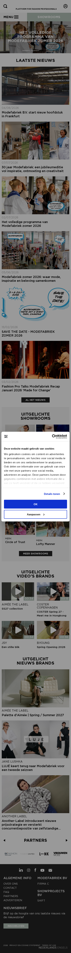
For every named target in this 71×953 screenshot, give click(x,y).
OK (36, 504)
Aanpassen (33, 514)
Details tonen (52, 493)
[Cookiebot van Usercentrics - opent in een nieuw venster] (52, 436)
